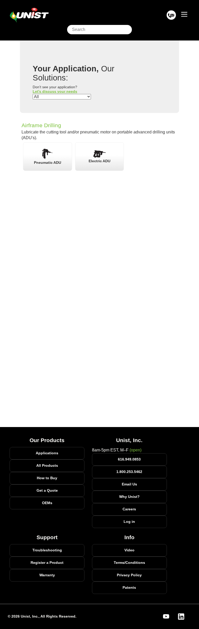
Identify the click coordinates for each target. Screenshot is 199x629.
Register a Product (47, 562)
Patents (129, 587)
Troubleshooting (47, 550)
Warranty (47, 575)
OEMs (47, 503)
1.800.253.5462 (129, 472)
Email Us (129, 484)
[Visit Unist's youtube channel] (169, 616)
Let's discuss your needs (55, 91)
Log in (129, 521)
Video (129, 550)
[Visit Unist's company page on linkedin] (184, 616)
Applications (47, 453)
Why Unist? (129, 497)
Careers (129, 509)
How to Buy (47, 478)
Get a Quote (47, 490)
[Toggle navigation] (184, 14)
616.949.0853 (129, 459)
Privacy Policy (129, 575)
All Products (47, 465)
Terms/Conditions (129, 562)
